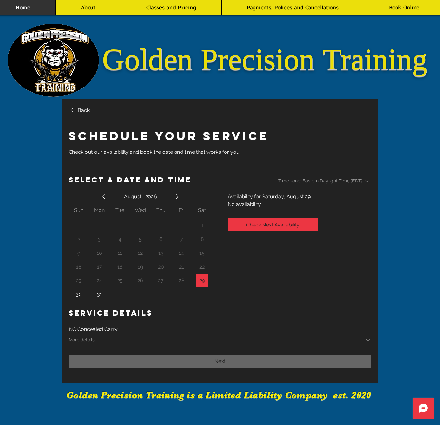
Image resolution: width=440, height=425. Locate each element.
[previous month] (104, 196)
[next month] (177, 196)
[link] (79, 110)
